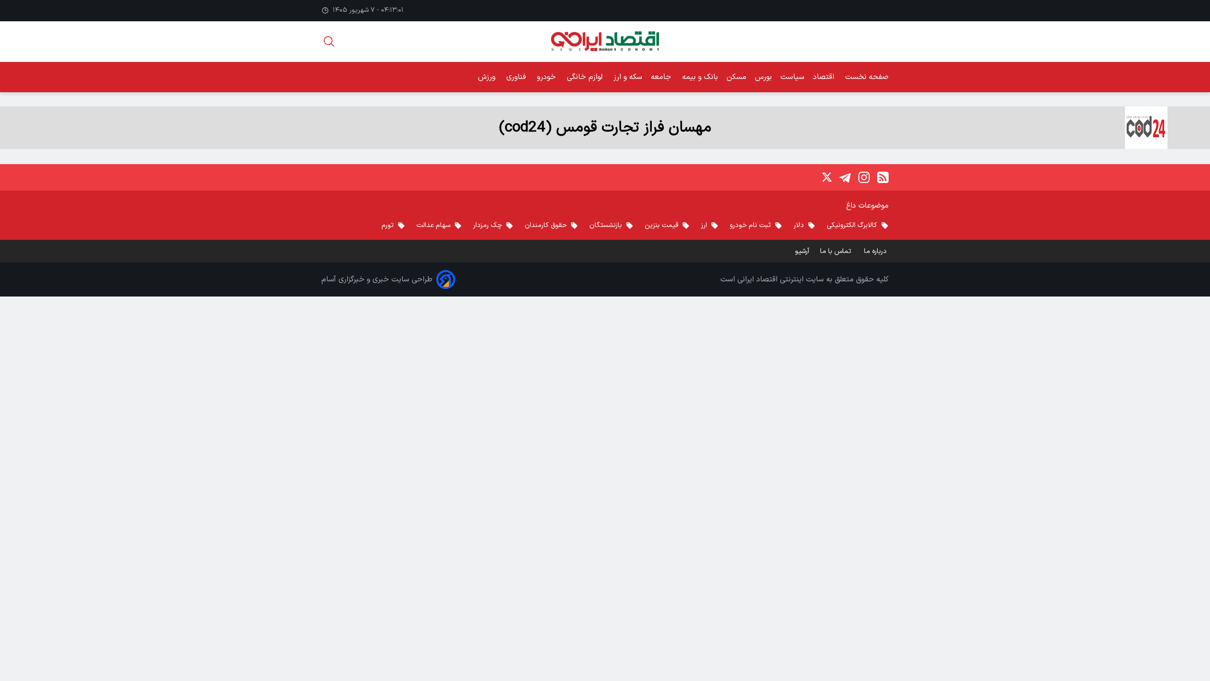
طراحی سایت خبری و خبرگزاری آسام (376, 279)
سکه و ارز (628, 77)
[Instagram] (864, 177)
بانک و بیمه (700, 77)
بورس (763, 77)
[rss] (883, 177)
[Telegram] (845, 177)
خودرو (547, 77)
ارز (704, 225)
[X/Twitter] (826, 177)
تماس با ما (836, 251)
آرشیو (802, 251)
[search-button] (329, 41)
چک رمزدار (487, 225)
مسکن (736, 77)
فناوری (517, 77)
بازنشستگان (605, 225)
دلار (799, 225)
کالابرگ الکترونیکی (852, 225)
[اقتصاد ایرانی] (604, 41)
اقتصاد (825, 77)
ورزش (488, 77)
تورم (387, 225)
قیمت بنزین (661, 225)
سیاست (792, 77)
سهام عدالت (433, 225)
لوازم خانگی (586, 77)
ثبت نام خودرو (750, 225)
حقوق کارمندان (546, 225)
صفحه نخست (867, 77)
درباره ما (876, 251)
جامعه (662, 77)
